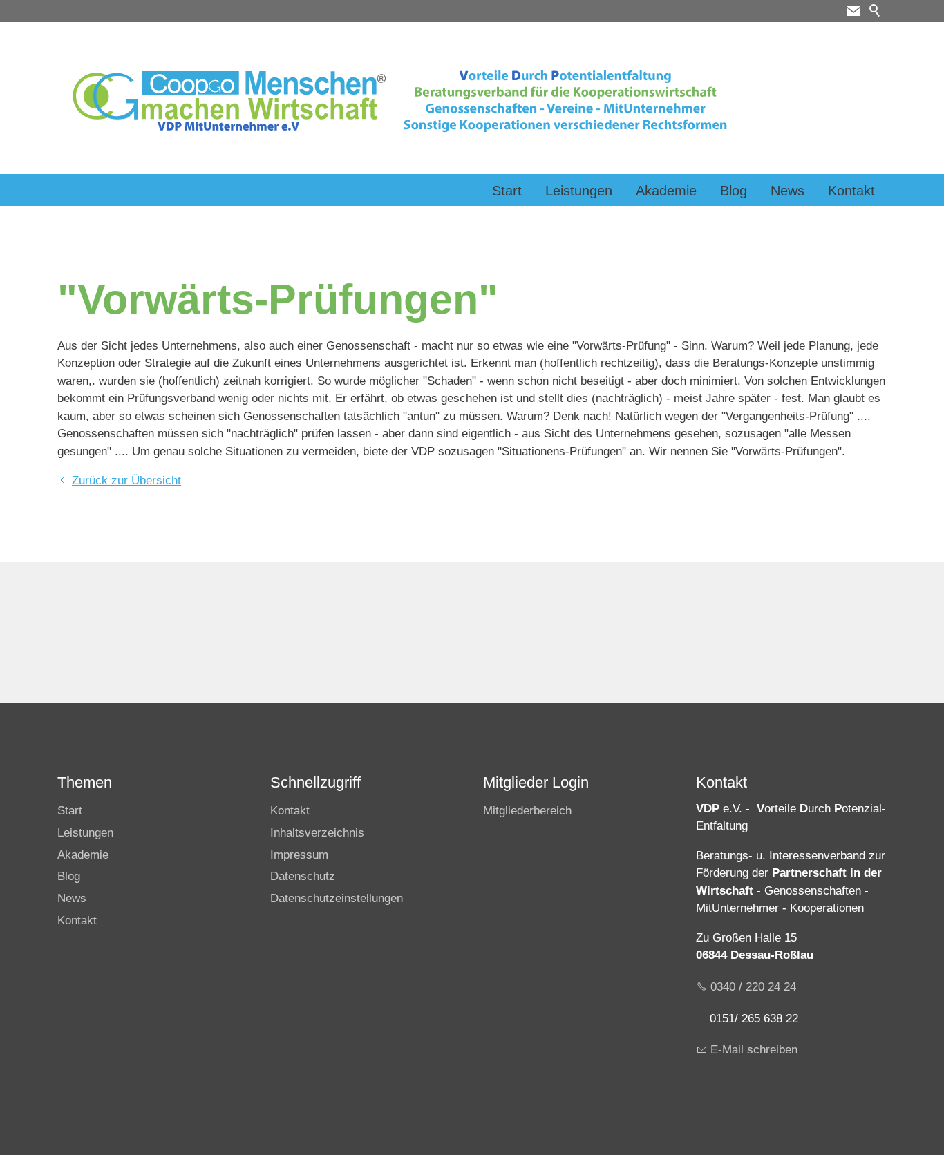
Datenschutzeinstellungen (336, 898)
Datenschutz (302, 876)
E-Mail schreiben (753, 1049)
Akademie (666, 190)
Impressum (299, 854)
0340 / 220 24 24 (753, 986)
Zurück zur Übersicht (126, 480)
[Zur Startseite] (401, 101)
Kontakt (851, 190)
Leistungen (578, 190)
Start (507, 190)
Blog (733, 190)
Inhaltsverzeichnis (317, 832)
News (787, 190)
